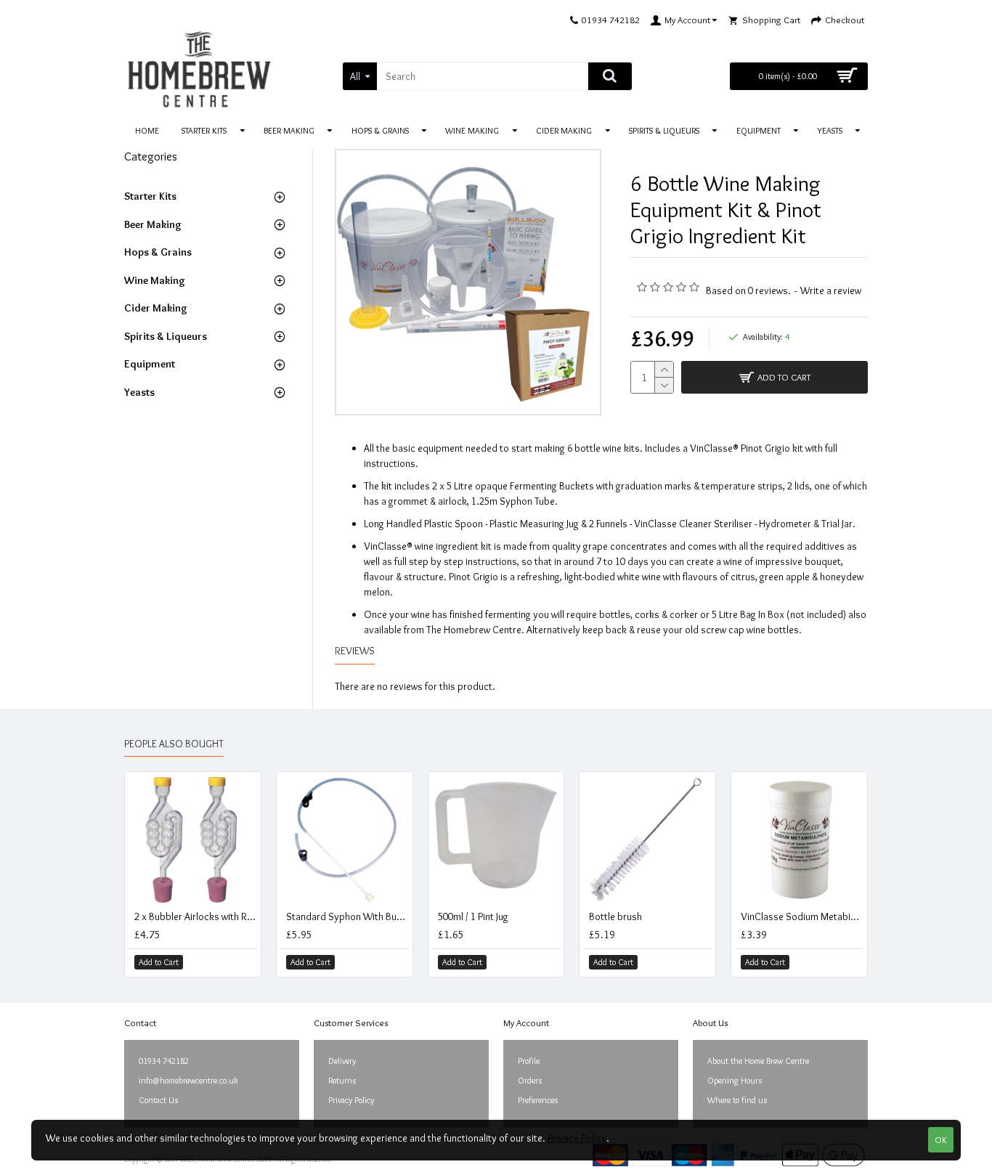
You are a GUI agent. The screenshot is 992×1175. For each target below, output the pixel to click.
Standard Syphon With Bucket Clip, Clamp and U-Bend (347, 916)
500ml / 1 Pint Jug (473, 916)
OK (941, 1139)
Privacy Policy (577, 1137)
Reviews (355, 651)
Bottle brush (615, 916)
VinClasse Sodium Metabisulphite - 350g (802, 916)
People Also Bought (174, 744)
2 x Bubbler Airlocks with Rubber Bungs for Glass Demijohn (195, 916)
